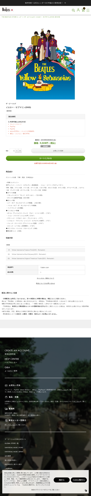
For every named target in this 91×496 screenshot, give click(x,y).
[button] (88, 10)
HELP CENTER (12, 359)
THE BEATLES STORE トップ (11, 17)
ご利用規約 (8, 468)
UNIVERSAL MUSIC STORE (14, 447)
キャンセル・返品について (45, 278)
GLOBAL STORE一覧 (12, 443)
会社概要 (8, 456)
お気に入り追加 (58, 151)
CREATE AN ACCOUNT (17, 350)
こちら (64, 390)
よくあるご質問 (11, 371)
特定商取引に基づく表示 (13, 464)
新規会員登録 (10, 354)
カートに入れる (45, 158)
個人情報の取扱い (11, 460)
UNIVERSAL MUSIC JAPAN (14, 452)
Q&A (7, 367)
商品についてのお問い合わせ (45, 283)
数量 (7, 150)
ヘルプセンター (11, 362)
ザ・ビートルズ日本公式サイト (15, 439)
